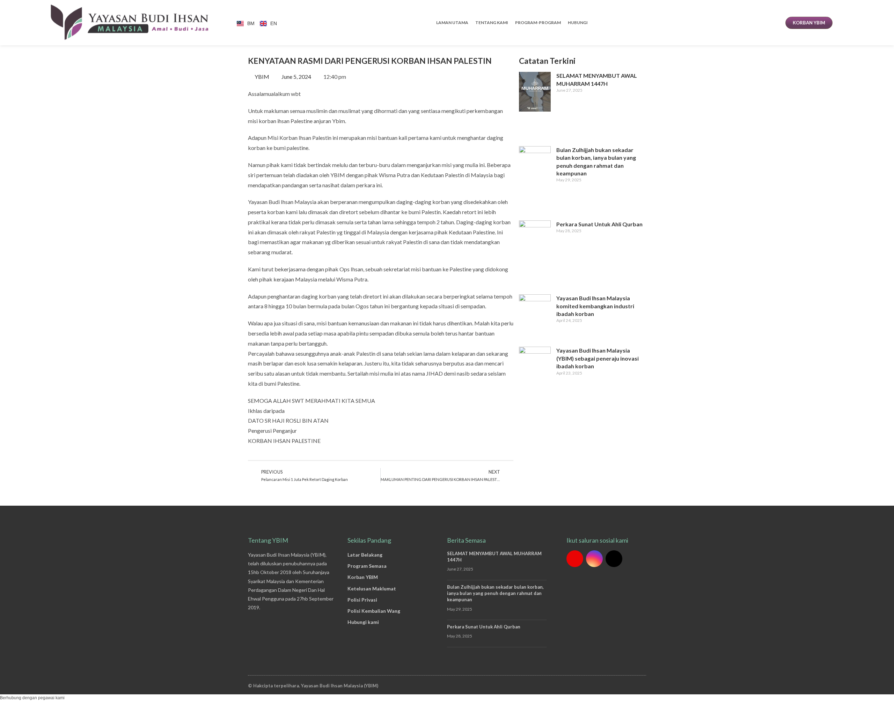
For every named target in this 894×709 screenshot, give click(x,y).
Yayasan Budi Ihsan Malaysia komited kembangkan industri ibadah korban (595, 306)
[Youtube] (574, 558)
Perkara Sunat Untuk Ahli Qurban (599, 224)
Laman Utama (452, 22)
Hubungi (578, 22)
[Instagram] (594, 558)
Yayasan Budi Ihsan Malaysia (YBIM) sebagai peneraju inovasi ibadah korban (597, 358)
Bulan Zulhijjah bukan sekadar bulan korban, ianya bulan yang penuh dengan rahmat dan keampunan (495, 593)
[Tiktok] (614, 558)
